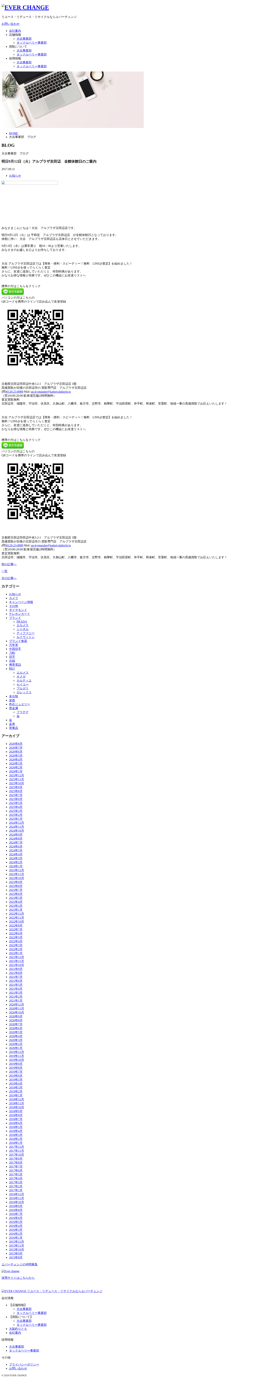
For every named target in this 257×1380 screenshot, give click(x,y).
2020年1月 (16, 1048)
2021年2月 (16, 996)
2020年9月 (16, 1016)
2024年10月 (16, 830)
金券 (12, 724)
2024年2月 (16, 862)
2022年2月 (16, 949)
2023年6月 (16, 893)
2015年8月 (16, 1257)
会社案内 (15, 30)
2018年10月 (16, 1107)
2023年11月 (16, 874)
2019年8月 (16, 1067)
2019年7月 (16, 1071)
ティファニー (26, 633)
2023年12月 (16, 870)
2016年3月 (16, 1229)
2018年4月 (16, 1131)
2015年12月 (16, 1241)
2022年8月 (16, 925)
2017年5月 (16, 1174)
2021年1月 (16, 1000)
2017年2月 (16, 1186)
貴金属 (13, 708)
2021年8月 (16, 973)
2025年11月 (16, 779)
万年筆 (13, 645)
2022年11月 (16, 917)
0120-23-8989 (14, 391)
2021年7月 (16, 976)
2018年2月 (16, 1138)
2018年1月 (16, 1142)
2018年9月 (16, 1111)
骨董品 (13, 728)
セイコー (23, 684)
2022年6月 (16, 933)
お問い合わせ (11, 23)
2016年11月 (16, 1198)
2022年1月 (16, 953)
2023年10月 (16, 878)
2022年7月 (16, 929)
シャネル (23, 629)
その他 (13, 606)
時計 (12, 668)
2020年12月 (16, 1004)
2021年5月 (16, 984)
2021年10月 (16, 965)
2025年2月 (16, 814)
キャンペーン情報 (21, 602)
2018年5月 (16, 1127)
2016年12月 (16, 1194)
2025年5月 (16, 803)
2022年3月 (16, 945)
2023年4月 (16, 901)
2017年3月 (16, 1182)
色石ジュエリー (19, 704)
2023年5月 (16, 897)
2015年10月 (16, 1249)
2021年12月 (16, 957)
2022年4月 (16, 941)
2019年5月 (16, 1079)
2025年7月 (16, 795)
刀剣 (12, 652)
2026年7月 (16, 747)
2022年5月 (16, 937)
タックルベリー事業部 (32, 42)
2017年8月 (16, 1162)
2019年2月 (16, 1091)
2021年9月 (16, 969)
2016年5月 (16, 1221)
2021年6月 (16, 980)
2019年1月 (16, 1095)
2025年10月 (16, 783)
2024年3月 (16, 858)
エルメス (23, 625)
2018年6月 (16, 1123)
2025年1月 (16, 818)
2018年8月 (16, 1115)
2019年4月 (16, 1083)
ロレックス (24, 692)
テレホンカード (19, 613)
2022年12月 (16, 913)
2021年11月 (16, 961)
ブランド (15, 617)
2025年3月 (16, 810)
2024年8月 (16, 838)
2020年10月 (16, 1012)
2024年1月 (16, 866)
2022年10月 (16, 921)
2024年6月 (16, 846)
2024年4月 (16, 854)
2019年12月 (16, 1052)
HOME (13, 133)
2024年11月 (16, 826)
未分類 (13, 696)
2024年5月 (16, 850)
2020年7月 (16, 1024)
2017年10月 (16, 1154)
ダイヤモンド (18, 610)
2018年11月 (16, 1103)
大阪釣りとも (18, 1328)
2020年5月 (16, 1032)
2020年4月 (16, 1036)
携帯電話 (15, 664)
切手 (12, 656)
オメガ (21, 676)
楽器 (12, 700)
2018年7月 (16, 1119)
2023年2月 (16, 905)
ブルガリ (23, 688)
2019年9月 (16, 1063)
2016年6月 (16, 1217)
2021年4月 (16, 988)
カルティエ (24, 680)
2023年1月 (16, 909)
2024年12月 (16, 822)
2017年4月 (16, 1178)
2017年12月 (16, 1146)
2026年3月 (16, 763)
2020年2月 (16, 1044)
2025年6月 (16, 799)
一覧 (5, 571)
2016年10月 (16, 1202)
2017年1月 (16, 1190)
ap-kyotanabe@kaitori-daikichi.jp (51, 391)
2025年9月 (16, 787)
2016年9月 (16, 1206)
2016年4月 (16, 1225)
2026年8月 (16, 743)
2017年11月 (16, 1150)
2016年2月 (16, 1233)
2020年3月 (16, 1040)
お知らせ (15, 175)
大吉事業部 (24, 38)
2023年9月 (16, 882)
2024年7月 (16, 842)
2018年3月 (16, 1135)
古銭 (12, 660)
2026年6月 (16, 751)
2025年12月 (16, 775)
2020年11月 (16, 1008)
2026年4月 (16, 759)
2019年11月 (16, 1055)
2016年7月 (16, 1214)
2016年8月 (16, 1210)
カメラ (13, 598)
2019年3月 (16, 1087)
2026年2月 (16, 767)
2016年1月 (16, 1237)
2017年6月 (16, 1170)
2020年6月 (16, 1028)
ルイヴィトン (26, 637)
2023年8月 (16, 886)
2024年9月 (16, 834)
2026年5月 (16, 755)
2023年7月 (16, 890)
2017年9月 (16, 1158)
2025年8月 (16, 791)
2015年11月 (16, 1245)
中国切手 (15, 648)
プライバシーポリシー (24, 1364)
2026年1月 (16, 771)
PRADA (22, 621)
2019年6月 (16, 1075)
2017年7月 (16, 1166)
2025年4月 (16, 807)
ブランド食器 (18, 641)
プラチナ (23, 712)
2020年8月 (16, 1020)
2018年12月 (16, 1099)
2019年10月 (16, 1059)
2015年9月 (16, 1253)
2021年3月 (16, 992)
